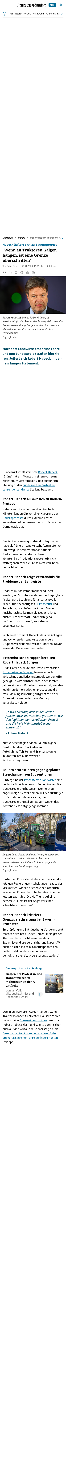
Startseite (8, 238)
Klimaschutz (44, 604)
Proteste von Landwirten (40, 780)
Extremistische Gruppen (18, 672)
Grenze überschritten (33, 1020)
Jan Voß (16, 990)
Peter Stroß (12, 266)
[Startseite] (31, 5)
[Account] (60, 5)
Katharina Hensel (17, 997)
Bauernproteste (13, 518)
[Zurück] (5, 14)
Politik (21, 238)
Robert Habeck (48, 472)
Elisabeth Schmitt (17, 993)
